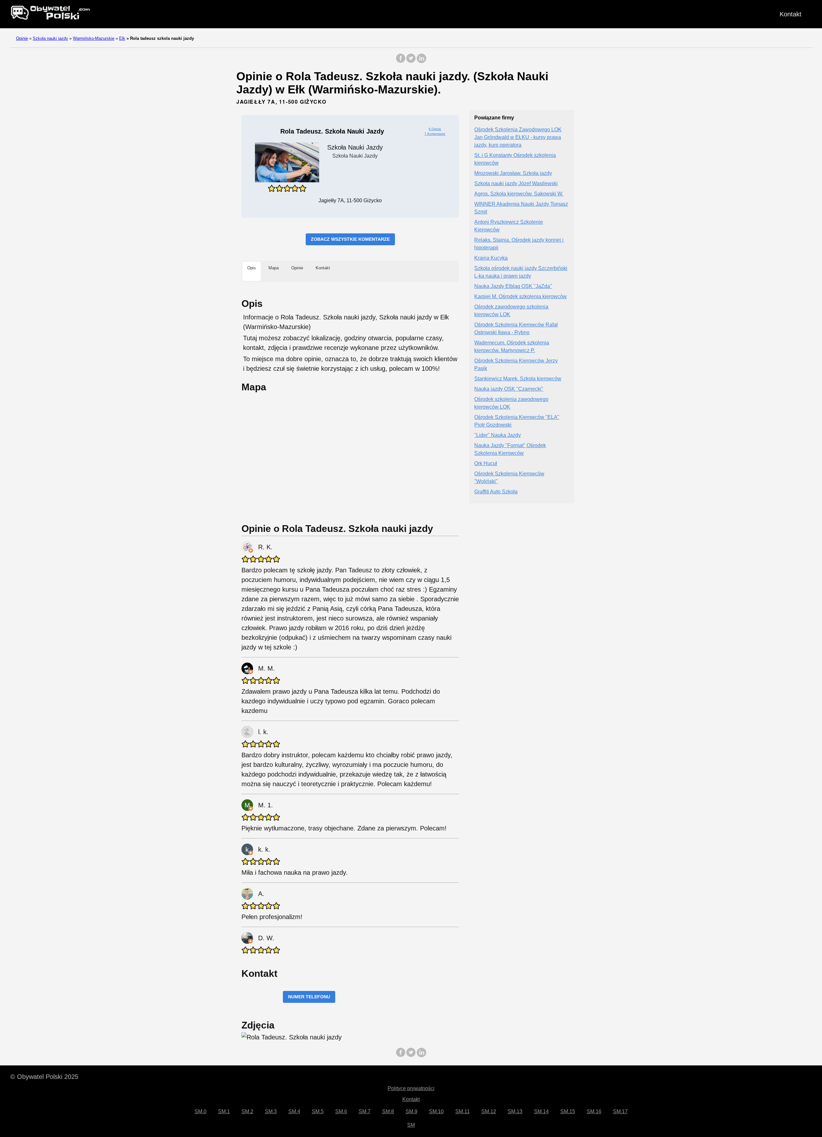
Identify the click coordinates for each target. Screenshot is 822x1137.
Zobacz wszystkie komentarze (350, 239)
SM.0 (200, 1111)
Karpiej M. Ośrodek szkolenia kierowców (520, 296)
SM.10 (436, 1111)
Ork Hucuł (485, 463)
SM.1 (224, 1111)
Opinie (22, 38)
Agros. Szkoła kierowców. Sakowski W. (518, 194)
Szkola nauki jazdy (50, 38)
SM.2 (247, 1111)
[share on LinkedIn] (421, 61)
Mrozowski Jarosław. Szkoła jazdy (513, 173)
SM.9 (411, 1111)
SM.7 (365, 1111)
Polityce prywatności (411, 1088)
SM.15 (567, 1111)
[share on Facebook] (401, 61)
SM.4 (294, 1111)
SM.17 (620, 1111)
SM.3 (271, 1111)
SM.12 (488, 1111)
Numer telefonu (309, 996)
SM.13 (515, 1111)
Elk (122, 38)
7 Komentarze (434, 133)
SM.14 (541, 1111)
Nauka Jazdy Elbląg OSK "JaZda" (513, 286)
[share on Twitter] (411, 61)
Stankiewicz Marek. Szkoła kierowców (517, 379)
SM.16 (594, 1111)
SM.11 (462, 1111)
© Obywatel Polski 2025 (44, 1076)
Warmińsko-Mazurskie (93, 38)
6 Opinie (435, 129)
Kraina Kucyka (491, 258)
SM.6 (341, 1111)
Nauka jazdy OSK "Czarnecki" (508, 389)
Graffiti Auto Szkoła (496, 492)
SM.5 (318, 1111)
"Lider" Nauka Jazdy (497, 435)
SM (411, 1125)
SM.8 (388, 1111)
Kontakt (790, 14)
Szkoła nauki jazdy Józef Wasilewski (516, 184)
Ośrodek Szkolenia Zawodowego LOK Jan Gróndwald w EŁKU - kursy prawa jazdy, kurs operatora (518, 137)
